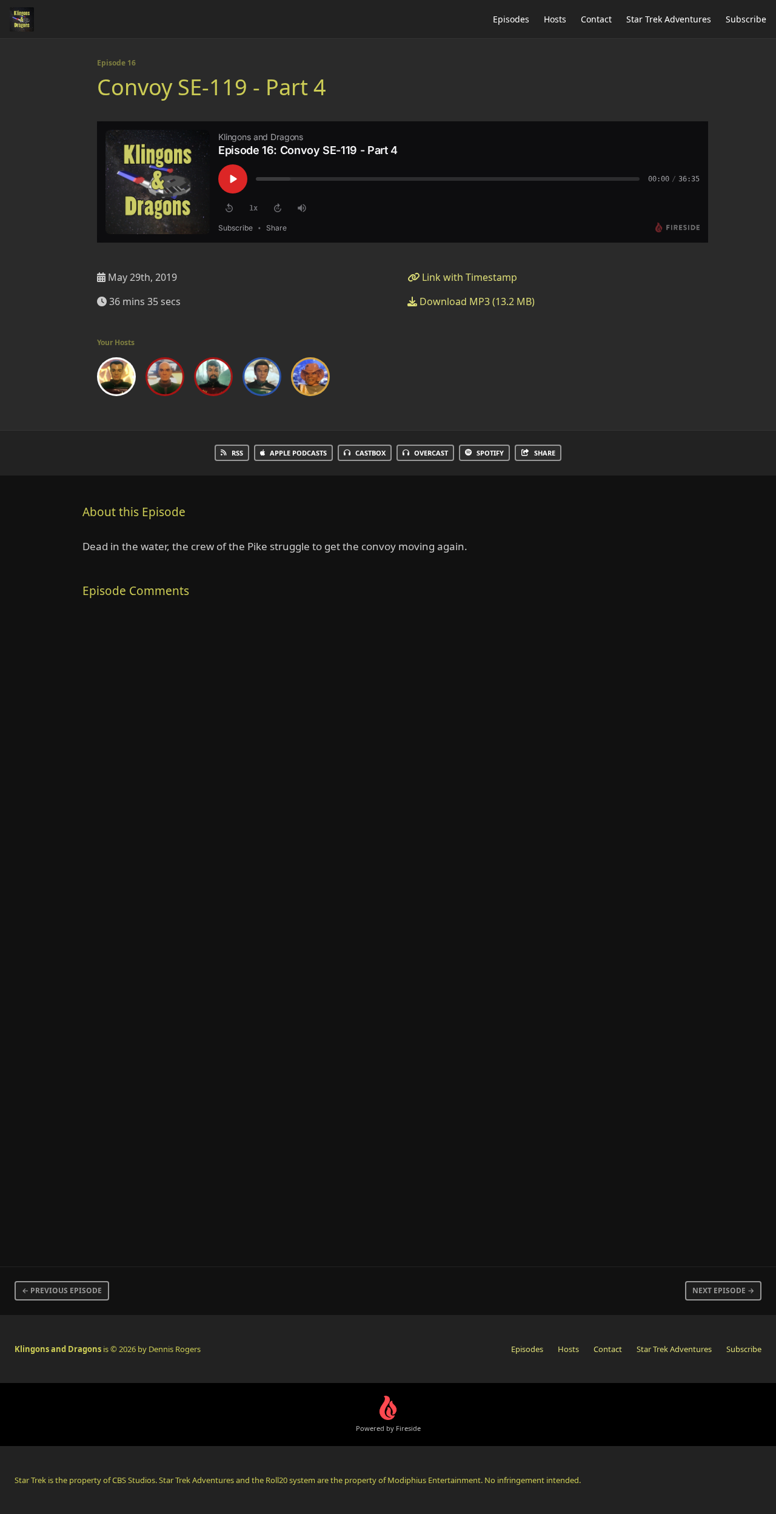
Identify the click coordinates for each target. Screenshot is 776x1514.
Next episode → (723, 1290)
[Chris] (165, 379)
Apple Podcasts (298, 452)
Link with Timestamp (468, 277)
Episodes (511, 19)
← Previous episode (62, 1290)
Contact (596, 19)
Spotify (490, 452)
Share (544, 452)
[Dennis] (116, 379)
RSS (237, 452)
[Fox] (213, 379)
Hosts (555, 19)
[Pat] (310, 379)
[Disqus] (281, 769)
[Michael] (261, 379)
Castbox (370, 452)
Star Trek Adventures (668, 19)
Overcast (431, 452)
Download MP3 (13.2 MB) (476, 301)
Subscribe (746, 19)
